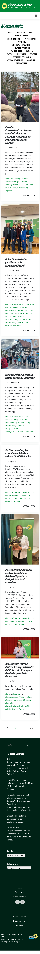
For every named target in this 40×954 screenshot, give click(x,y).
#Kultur (21, 185)
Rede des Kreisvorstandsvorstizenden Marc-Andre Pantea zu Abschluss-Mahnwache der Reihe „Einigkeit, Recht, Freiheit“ (18, 135)
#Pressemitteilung (22, 57)
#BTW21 (32, 33)
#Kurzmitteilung (22, 48)
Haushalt (9, 706)
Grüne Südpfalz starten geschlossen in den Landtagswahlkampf (16, 262)
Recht (23, 432)
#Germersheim (22, 36)
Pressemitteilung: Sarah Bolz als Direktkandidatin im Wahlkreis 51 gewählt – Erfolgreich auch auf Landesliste (18, 576)
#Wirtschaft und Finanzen (22, 700)
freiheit (17, 429)
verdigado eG (18, 942)
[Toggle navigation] (36, 16)
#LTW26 (10, 54)
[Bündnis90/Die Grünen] (4, 6)
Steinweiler (22, 63)
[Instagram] (22, 902)
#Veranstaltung (15, 60)
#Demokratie (9, 179)
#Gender (24, 179)
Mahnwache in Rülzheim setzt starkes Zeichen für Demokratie (20, 376)
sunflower (18, 939)
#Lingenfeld (16, 51)
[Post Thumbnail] (20, 96)
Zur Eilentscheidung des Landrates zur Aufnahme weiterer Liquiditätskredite (18, 453)
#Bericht (21, 33)
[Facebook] (17, 902)
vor (31, 728)
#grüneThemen (14, 39)
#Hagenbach (30, 39)
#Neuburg (21, 54)
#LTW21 (29, 51)
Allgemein (31, 60)
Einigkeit (9, 429)
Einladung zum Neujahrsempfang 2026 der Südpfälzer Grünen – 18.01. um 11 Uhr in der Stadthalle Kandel (19, 833)
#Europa (18, 179)
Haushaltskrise (19, 706)
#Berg (10, 33)
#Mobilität (15, 316)
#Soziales (22, 319)
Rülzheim (30, 432)
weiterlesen (29, 195)
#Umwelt (29, 319)
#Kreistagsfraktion (21, 45)
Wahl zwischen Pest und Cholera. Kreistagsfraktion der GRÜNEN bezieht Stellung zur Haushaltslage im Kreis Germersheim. (19, 670)
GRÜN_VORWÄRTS (12, 432)
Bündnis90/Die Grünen (20, 4)
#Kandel (22, 42)
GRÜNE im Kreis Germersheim (21, 7)
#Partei (33, 54)
